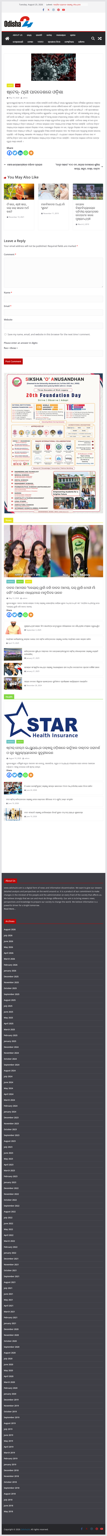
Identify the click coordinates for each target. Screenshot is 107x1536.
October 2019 (10, 1411)
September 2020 (11, 1347)
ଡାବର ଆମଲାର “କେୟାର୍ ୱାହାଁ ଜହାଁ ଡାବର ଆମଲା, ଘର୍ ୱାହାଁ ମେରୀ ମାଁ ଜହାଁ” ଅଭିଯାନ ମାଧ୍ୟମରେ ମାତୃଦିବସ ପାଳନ (50, 590)
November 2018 (11, 1476)
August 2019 (10, 1423)
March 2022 (9, 1241)
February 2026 (10, 964)
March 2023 (9, 1170)
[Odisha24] (7, 38)
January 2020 (10, 1393)
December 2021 (11, 1258)
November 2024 (11, 1053)
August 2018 (10, 1493)
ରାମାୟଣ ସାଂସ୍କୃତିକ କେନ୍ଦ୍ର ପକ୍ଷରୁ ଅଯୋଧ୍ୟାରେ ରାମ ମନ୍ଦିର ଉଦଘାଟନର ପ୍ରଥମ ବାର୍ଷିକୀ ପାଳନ (61, 667)
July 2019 (8, 1429)
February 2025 (10, 1035)
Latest (10, 85)
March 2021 (9, 1311)
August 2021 (10, 1282)
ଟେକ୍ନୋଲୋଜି (18, 41)
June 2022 (8, 1223)
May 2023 (8, 1158)
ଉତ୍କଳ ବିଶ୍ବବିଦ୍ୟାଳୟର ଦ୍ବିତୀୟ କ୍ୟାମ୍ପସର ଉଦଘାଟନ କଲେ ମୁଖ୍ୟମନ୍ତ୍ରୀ (87, 211)
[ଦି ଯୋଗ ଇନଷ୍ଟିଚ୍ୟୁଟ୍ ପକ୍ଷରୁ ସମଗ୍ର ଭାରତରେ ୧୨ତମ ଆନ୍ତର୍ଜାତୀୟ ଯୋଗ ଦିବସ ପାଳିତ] (13, 788)
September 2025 (11, 994)
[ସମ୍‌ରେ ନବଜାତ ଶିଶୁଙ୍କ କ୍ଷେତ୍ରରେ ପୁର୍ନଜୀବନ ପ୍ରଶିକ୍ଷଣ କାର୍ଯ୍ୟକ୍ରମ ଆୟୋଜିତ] (13, 683)
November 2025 (11, 982)
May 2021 (8, 1299)
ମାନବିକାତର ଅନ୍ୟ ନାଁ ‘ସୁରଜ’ (53, 206)
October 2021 (10, 1270)
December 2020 (11, 1329)
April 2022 (8, 1235)
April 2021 (8, 1305)
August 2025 (10, 1000)
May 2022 (8, 1229)
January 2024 (10, 1111)
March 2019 (9, 1452)
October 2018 (10, 1482)
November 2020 (11, 1335)
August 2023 (10, 1141)
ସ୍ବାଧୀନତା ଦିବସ (54, 41)
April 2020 (8, 1376)
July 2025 (8, 1006)
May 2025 (8, 1017)
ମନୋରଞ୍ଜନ (61, 35)
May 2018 (8, 1511)
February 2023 (10, 1176)
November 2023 (11, 1123)
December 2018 (11, 1470)
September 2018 (11, 1488)
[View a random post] (99, 38)
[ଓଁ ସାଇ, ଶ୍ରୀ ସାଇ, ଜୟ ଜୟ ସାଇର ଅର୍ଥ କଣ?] (19, 185)
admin (25, 98)
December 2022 (11, 1188)
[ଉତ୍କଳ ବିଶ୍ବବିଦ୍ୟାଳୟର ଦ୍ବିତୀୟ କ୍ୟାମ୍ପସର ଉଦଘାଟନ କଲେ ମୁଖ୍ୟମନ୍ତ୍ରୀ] (88, 185)
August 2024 (10, 1070)
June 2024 (8, 1082)
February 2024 (10, 1105)
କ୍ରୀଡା (72, 35)
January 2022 (10, 1252)
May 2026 (8, 947)
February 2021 (10, 1317)
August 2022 (10, 1211)
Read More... (10, 908)
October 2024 (10, 1059)
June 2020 (8, 1364)
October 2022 (10, 1200)
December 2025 (11, 976)
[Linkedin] (20, 152)
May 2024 (8, 1088)
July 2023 (8, 1147)
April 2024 (8, 1094)
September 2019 (11, 1417)
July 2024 (8, 1076)
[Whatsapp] (25, 152)
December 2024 (11, 1047)
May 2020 (8, 1370)
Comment (10, 254)
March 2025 (9, 1029)
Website (8, 319)
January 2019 (10, 1464)
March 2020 (9, 1382)
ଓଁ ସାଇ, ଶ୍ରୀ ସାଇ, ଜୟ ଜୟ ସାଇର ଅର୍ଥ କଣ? (18, 207)
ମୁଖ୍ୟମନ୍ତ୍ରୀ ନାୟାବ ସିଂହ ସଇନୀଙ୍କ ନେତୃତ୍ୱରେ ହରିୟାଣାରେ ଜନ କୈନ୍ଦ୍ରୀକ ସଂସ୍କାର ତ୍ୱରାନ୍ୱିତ (62, 626)
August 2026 (10, 929)
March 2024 (9, 1100)
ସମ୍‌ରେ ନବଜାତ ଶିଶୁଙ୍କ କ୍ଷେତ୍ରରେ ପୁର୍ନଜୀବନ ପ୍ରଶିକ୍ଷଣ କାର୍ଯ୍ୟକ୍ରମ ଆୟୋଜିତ (55, 681)
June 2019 (8, 1435)
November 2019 (11, 1405)
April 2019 (8, 1446)
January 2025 (10, 1041)
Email (7, 306)
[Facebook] (9, 152)
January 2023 (10, 1182)
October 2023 (10, 1129)
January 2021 (10, 1323)
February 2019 (10, 1458)
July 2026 (8, 935)
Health (20, 582)
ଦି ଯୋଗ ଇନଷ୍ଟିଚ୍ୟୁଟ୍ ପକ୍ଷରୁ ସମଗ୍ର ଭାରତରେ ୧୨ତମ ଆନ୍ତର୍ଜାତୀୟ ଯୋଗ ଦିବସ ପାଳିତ (58, 786)
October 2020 (10, 1341)
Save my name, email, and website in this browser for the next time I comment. (49, 334)
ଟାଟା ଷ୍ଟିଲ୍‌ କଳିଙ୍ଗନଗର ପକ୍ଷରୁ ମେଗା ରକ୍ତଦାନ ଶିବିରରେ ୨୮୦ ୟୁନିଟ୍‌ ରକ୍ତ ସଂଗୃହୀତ (39, 799)
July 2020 (8, 1358)
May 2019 (8, 1441)
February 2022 (10, 1247)
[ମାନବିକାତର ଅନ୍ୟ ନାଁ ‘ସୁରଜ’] (53, 185)
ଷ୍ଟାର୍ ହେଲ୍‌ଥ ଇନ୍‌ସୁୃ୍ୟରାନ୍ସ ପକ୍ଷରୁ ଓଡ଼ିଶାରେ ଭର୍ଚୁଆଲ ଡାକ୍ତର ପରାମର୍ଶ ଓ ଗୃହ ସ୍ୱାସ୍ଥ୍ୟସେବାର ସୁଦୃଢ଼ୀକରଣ (53, 750)
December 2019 (11, 1399)
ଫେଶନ (30, 41)
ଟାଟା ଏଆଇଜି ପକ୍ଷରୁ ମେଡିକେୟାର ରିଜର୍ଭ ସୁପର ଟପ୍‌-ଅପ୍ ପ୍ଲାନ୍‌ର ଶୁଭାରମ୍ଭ (53, 812)
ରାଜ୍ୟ (29, 35)
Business (11, 582)
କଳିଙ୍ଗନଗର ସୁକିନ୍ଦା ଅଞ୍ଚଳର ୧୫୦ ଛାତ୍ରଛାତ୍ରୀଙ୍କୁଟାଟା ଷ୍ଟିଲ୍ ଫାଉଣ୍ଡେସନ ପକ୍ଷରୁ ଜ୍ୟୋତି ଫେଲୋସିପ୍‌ (61, 652)
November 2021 (11, 1264)
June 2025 (8, 1011)
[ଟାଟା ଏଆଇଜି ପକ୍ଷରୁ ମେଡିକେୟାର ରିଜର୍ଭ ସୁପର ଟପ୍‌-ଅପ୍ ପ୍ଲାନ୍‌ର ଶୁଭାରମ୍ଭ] (13, 814)
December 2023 (11, 1117)
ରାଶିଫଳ (81, 41)
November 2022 (11, 1194)
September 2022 (11, 1205)
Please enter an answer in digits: (21, 342)
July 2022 (8, 1217)
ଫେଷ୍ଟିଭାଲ (69, 41)
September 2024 (11, 1064)
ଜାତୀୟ (49, 35)
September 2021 (11, 1276)
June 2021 (8, 1294)
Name (8, 292)
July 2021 (8, 1288)
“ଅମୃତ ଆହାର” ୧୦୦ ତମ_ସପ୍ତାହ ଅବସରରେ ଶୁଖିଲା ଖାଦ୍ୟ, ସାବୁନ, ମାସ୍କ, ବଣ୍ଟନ (77, 166)
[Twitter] (14, 152)
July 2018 (8, 1499)
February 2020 (10, 1388)
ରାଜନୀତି (39, 35)
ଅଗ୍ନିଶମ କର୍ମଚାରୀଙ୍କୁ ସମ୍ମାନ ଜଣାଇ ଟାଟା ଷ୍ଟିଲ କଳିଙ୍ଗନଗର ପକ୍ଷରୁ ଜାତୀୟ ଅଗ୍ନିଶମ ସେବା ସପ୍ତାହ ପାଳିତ (48, 639)
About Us (17, 35)
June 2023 (8, 1153)
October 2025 (10, 988)
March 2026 (9, 958)
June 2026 (8, 941)
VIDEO (40, 41)
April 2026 (8, 953)
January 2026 (10, 970)
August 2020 (10, 1352)
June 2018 (8, 1505)
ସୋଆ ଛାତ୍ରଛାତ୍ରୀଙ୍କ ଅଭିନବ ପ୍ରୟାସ (24, 164)
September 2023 (11, 1135)
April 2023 (8, 1164)
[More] (31, 152)
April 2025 (8, 1023)
